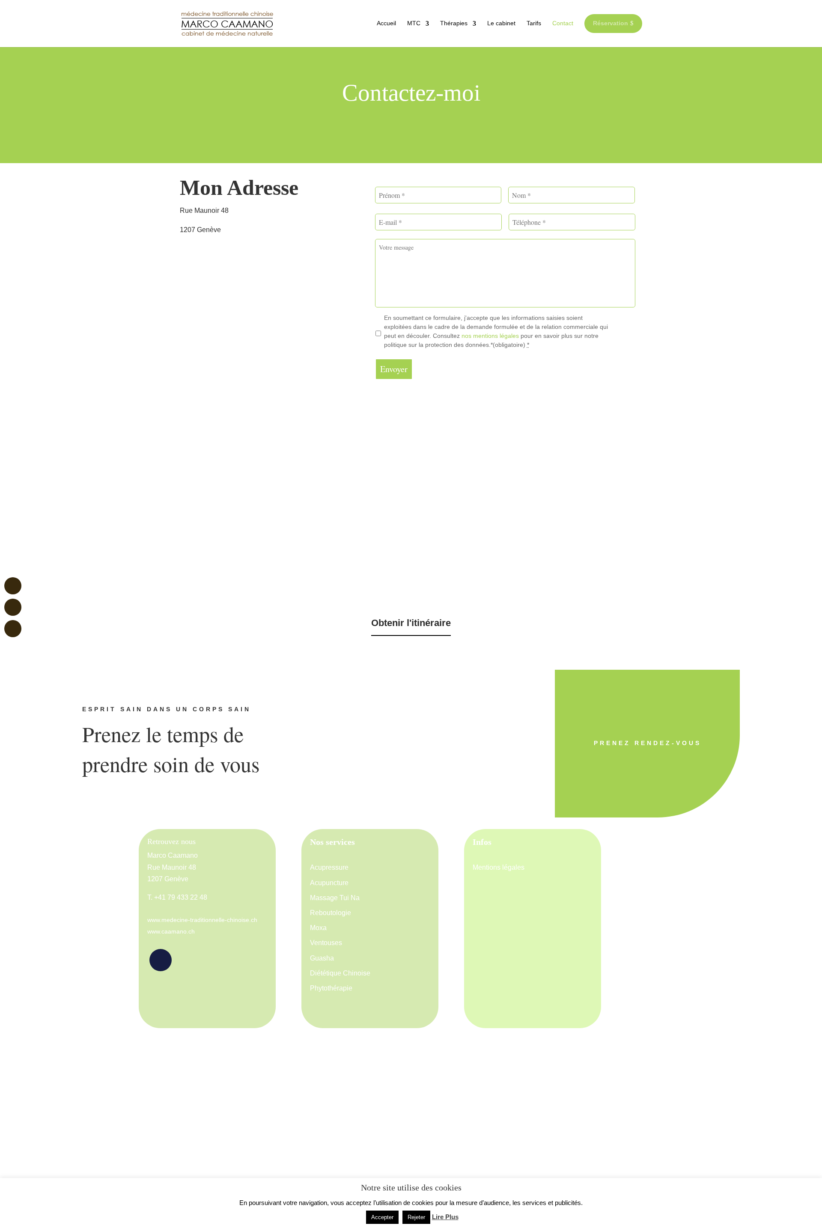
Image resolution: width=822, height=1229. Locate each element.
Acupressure (329, 867)
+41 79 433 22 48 (180, 897)
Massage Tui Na (335, 897)
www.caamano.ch (171, 931)
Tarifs (534, 23)
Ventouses (326, 942)
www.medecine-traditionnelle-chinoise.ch (202, 919)
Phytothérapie (331, 988)
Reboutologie (330, 912)
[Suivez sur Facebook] (160, 960)
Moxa (318, 927)
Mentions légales (498, 867)
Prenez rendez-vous (647, 743)
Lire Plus (445, 1216)
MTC (413, 23)
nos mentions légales (491, 335)
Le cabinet (501, 23)
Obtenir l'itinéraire (411, 622)
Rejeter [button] (416, 1217)
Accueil (386, 23)
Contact (562, 23)
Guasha (322, 958)
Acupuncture (329, 882)
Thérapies (454, 23)
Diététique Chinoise (340, 973)
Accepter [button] (382, 1217)
